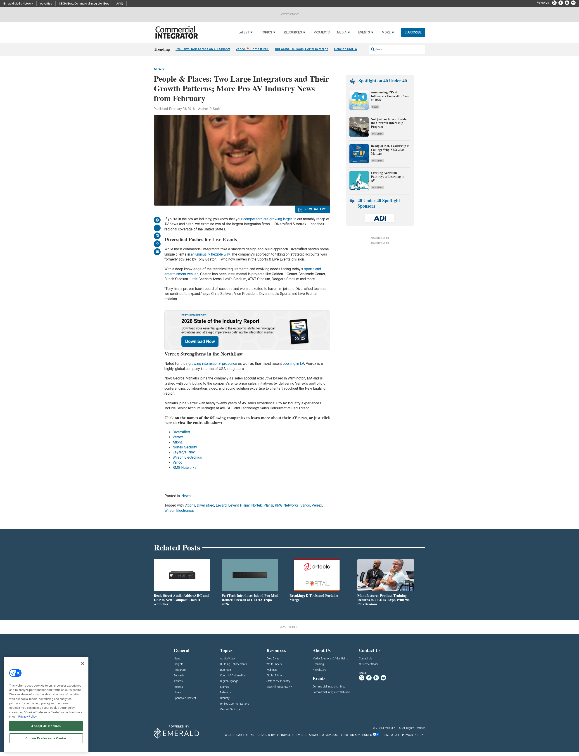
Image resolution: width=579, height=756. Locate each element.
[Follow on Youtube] (573, 2)
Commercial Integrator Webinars (332, 692)
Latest (243, 32)
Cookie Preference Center (46, 738)
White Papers (274, 664)
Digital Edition (274, 675)
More (386, 32)
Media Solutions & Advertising (330, 658)
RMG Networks (185, 467)
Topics (266, 32)
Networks (225, 692)
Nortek (256, 505)
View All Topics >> (231, 709)
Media (341, 32)
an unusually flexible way (210, 254)
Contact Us (365, 658)
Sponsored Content (185, 698)
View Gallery (315, 209)
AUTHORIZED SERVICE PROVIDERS (272, 735)
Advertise (46, 3)
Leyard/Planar (184, 452)
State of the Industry (278, 681)
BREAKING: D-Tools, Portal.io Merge (301, 49)
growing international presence (212, 363)
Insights (377, 134)
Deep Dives (272, 658)
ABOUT (229, 735)
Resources (293, 32)
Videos (177, 692)
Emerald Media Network (18, 3)
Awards (178, 681)
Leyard (221, 505)
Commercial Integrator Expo (329, 686)
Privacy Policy (27, 716)
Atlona (178, 442)
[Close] (83, 663)
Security (225, 698)
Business (225, 669)
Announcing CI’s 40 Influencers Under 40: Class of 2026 (389, 96)
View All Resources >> (279, 686)
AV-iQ (119, 3)
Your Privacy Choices (356, 735)
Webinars (272, 669)
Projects (322, 32)
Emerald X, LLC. (392, 728)
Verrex (178, 437)
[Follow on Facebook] (560, 2)
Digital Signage (229, 681)
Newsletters (319, 669)
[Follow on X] (554, 2)
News (159, 69)
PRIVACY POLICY (412, 735)
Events (364, 32)
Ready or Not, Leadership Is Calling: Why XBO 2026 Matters (390, 149)
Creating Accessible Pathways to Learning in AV (387, 176)
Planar (268, 505)
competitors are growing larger (267, 219)
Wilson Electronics (187, 457)
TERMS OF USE (390, 735)
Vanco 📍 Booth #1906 (252, 49)
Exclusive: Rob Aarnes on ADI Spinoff (203, 49)
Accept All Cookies (46, 726)
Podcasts (179, 675)
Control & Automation (233, 675)
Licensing (318, 664)
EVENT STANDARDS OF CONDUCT (318, 735)
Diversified (181, 432)
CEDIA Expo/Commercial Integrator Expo (84, 3)
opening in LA (293, 363)
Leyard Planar (239, 505)
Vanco (177, 462)
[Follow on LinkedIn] (567, 2)
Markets (225, 686)
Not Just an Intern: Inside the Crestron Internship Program (388, 123)
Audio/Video (227, 658)
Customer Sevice (368, 664)
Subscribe (413, 32)
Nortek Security (185, 447)
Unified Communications (234, 703)
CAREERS (242, 735)
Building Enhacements (233, 664)
